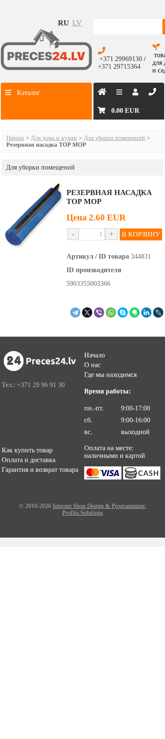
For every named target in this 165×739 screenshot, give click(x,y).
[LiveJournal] (158, 312)
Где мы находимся (110, 374)
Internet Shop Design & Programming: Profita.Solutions (99, 509)
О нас (92, 364)
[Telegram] (75, 312)
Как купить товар (27, 450)
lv (77, 23)
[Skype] (123, 312)
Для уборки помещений (114, 138)
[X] (87, 312)
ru (63, 23)
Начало (15, 138)
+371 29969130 (120, 58)
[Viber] (99, 312)
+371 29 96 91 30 (41, 384)
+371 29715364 (119, 66)
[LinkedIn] (146, 312)
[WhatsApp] (111, 312)
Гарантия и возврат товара (40, 469)
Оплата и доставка (28, 459)
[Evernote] (134, 312)
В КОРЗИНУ (141, 234)
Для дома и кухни (54, 138)
